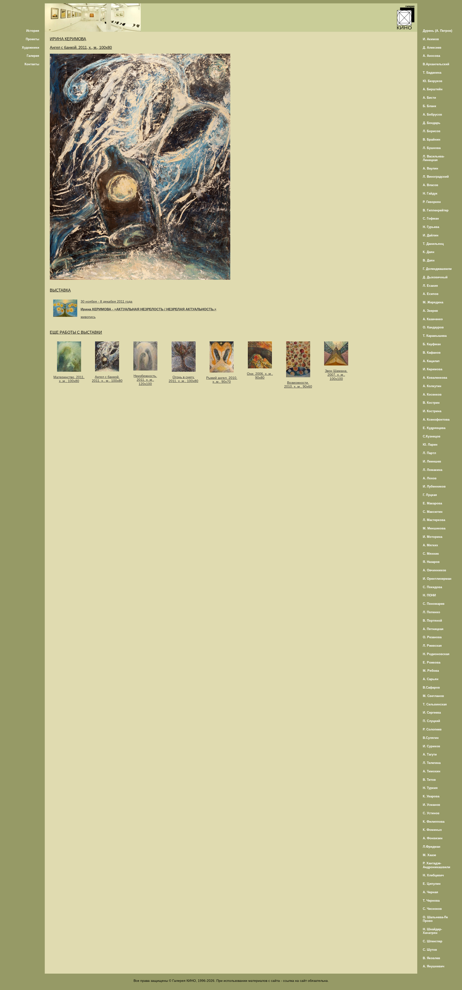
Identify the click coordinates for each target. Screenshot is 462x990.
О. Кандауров (433, 327)
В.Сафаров (431, 687)
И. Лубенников (434, 486)
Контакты (32, 64)
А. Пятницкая (433, 629)
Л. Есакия (430, 285)
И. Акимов (431, 39)
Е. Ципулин (432, 884)
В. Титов (429, 780)
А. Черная (430, 892)
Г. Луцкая (430, 495)
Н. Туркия (430, 788)
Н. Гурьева (431, 227)
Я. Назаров (431, 562)
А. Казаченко (433, 319)
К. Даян (428, 252)
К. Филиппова (433, 821)
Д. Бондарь (431, 123)
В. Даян (429, 260)
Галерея (33, 56)
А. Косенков (432, 394)
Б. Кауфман (432, 344)
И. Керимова (432, 369)
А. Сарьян (430, 679)
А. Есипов (430, 294)
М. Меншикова (434, 528)
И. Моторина (432, 537)
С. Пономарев (433, 604)
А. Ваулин (430, 168)
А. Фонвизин (433, 838)
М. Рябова (431, 670)
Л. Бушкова (432, 148)
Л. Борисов (431, 131)
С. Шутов (430, 949)
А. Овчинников (434, 570)
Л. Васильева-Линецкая (433, 158)
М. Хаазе (429, 855)
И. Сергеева (432, 712)
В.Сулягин (431, 738)
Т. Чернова (431, 900)
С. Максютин (433, 512)
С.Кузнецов (431, 436)
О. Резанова (432, 637)
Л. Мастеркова (434, 520)
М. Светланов (433, 696)
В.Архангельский (436, 64)
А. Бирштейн (433, 89)
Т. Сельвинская (435, 704)
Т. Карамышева (435, 336)
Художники (30, 47)
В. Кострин (431, 402)
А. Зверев (430, 311)
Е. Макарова (432, 503)
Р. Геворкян (432, 202)
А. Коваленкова (435, 377)
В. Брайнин (431, 139)
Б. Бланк (429, 106)
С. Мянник (431, 553)
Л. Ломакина (432, 470)
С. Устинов (431, 813)
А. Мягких (430, 545)
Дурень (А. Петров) (437, 31)
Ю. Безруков (432, 81)
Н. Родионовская (436, 654)
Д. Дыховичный (435, 277)
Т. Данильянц (433, 244)
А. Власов (430, 185)
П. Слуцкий (431, 721)
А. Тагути (430, 754)
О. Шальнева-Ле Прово (435, 919)
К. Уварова (431, 796)
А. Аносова (431, 56)
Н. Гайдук (430, 193)
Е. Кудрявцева (434, 428)
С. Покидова (432, 587)
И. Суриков (431, 746)
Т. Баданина (432, 72)
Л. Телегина (432, 763)
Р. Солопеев (432, 729)
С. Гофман (431, 218)
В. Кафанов (432, 352)
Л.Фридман (431, 846)
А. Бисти (429, 97)
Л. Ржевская (432, 645)
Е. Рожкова (431, 662)
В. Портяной (432, 620)
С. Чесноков (432, 909)
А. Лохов (429, 478)
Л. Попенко (431, 612)
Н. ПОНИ (429, 595)
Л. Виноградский (436, 176)
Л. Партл (429, 453)
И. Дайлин (430, 235)
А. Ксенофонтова (436, 419)
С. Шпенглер (432, 941)
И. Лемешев (432, 461)
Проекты (32, 39)
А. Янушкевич (433, 966)
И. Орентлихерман (437, 578)
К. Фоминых (432, 830)
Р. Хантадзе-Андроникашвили (436, 865)
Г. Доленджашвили (437, 269)
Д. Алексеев (432, 47)
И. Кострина (432, 411)
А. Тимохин (431, 771)
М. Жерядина (433, 302)
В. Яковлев (431, 958)
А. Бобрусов (432, 114)
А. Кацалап (431, 361)
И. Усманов (431, 805)
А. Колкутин (432, 386)
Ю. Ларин (430, 444)
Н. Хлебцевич (433, 875)
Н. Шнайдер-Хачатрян (432, 931)
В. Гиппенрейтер (436, 210)
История (32, 31)
